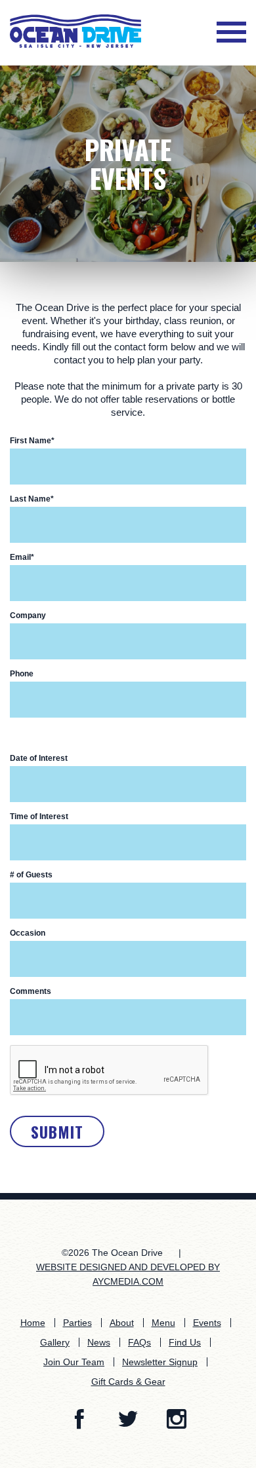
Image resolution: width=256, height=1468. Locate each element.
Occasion (27, 933)
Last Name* (32, 499)
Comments (30, 991)
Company (28, 615)
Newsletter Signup (160, 1362)
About (122, 1322)
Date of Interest (39, 758)
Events (207, 1322)
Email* (22, 557)
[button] (231, 33)
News (98, 1342)
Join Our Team (73, 1362)
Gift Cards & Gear (128, 1381)
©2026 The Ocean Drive (112, 1252)
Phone (21, 673)
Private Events (128, 164)
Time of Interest (39, 816)
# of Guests (31, 874)
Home (32, 1322)
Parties (77, 1322)
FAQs (139, 1342)
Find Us (185, 1342)
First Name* (32, 440)
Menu (163, 1322)
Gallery (55, 1342)
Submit (57, 1131)
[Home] (75, 30)
